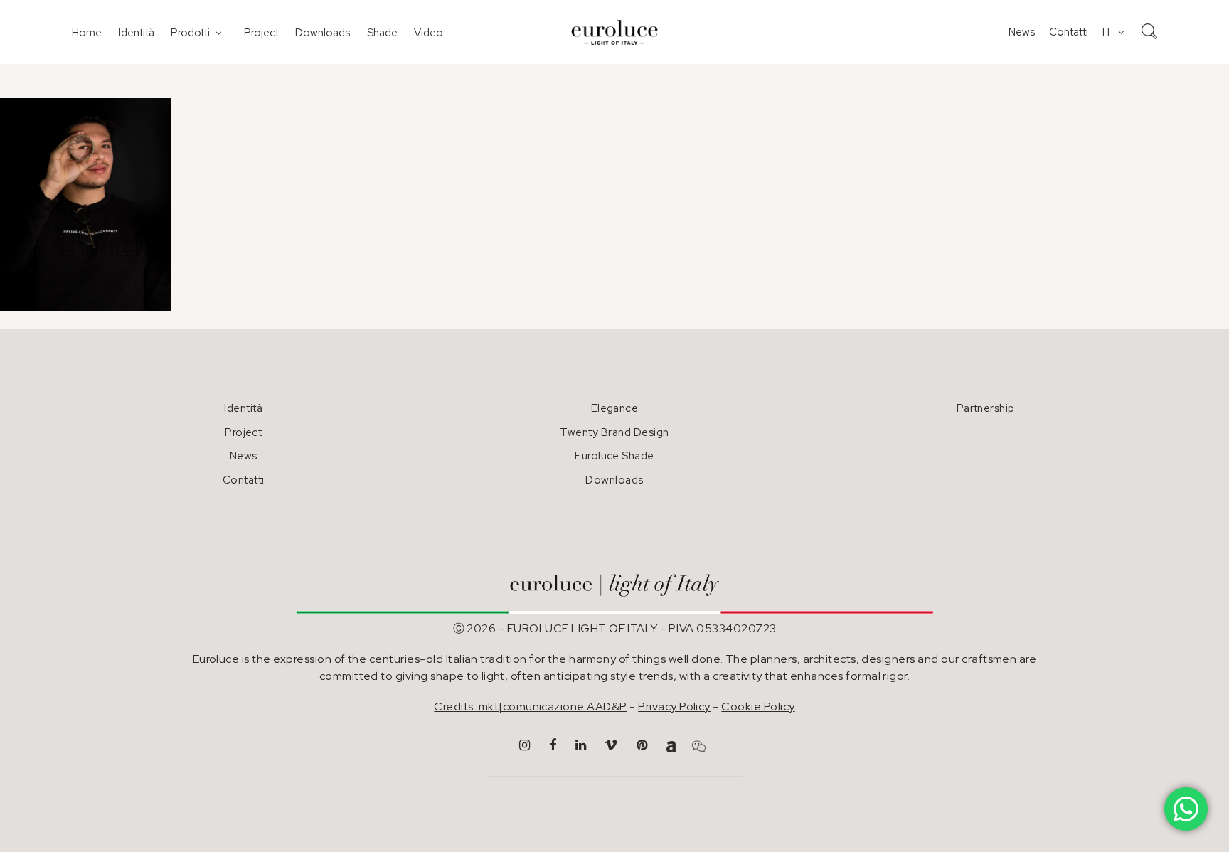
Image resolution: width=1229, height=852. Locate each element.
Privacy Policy (674, 706)
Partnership (986, 408)
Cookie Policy (757, 706)
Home (87, 33)
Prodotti (190, 33)
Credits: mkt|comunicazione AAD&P (530, 706)
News (1022, 32)
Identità (136, 33)
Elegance (615, 408)
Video (428, 33)
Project (261, 33)
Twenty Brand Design (614, 432)
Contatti (1068, 32)
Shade (382, 33)
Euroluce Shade (614, 456)
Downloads (322, 33)
